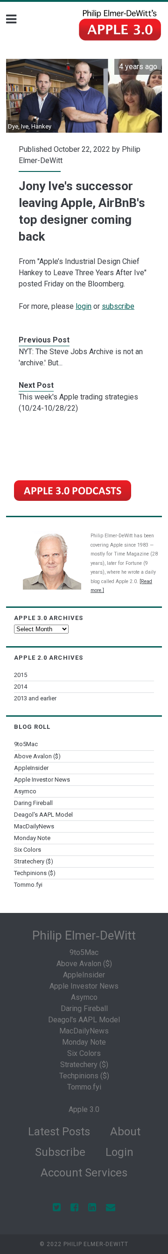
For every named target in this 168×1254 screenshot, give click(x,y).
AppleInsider (31, 767)
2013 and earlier (35, 698)
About (125, 1131)
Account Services (84, 1172)
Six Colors (27, 849)
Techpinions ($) (35, 872)
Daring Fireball (33, 802)
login (83, 306)
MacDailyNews (34, 826)
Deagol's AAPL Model (43, 814)
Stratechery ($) (33, 861)
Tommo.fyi (28, 884)
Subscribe (60, 1152)
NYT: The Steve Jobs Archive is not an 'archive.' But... (81, 357)
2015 (20, 674)
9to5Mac (26, 744)
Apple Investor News (42, 779)
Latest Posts (59, 1131)
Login (119, 1152)
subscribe (118, 306)
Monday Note (32, 837)
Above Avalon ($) (37, 756)
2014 (20, 686)
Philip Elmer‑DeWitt (84, 935)
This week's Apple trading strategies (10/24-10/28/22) (78, 402)
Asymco (25, 791)
